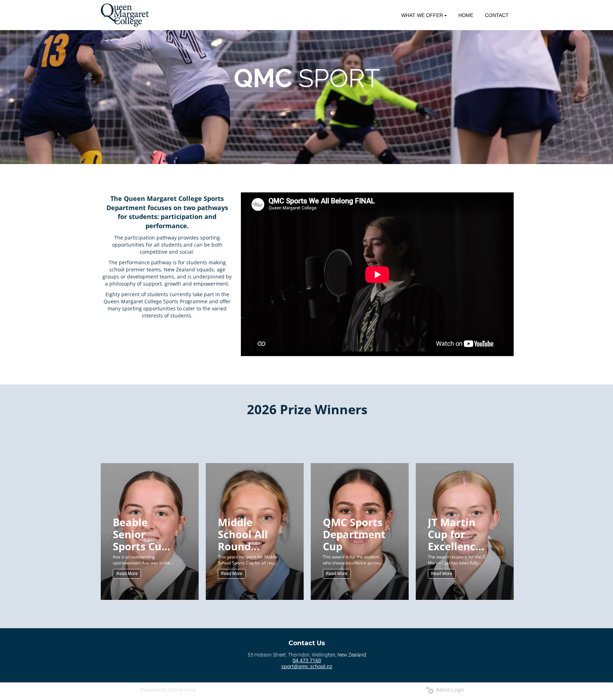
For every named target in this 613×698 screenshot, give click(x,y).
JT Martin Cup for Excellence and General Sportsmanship (460, 533)
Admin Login (449, 690)
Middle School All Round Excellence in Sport (244, 533)
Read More (127, 573)
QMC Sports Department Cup (354, 533)
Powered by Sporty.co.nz (168, 690)
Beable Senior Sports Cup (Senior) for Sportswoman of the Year (145, 533)
